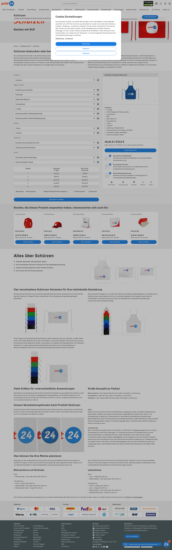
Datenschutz (60, 38)
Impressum (69, 38)
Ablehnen (86, 49)
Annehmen (86, 44)
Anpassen (86, 53)
